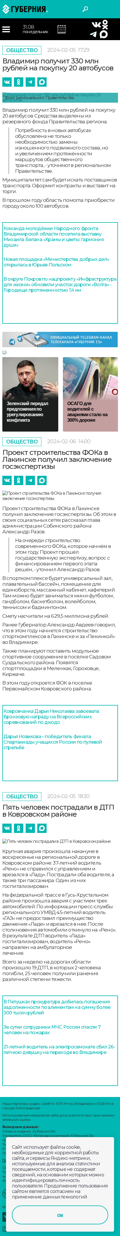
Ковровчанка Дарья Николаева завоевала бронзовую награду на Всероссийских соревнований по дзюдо (51, 716)
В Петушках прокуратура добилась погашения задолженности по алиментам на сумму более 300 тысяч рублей (56, 1007)
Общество (22, 50)
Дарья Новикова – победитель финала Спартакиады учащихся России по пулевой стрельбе (52, 742)
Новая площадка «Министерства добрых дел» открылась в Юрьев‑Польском (56, 262)
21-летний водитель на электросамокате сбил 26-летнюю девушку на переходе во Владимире (59, 1049)
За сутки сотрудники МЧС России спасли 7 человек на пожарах (51, 1029)
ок (60, 1215)
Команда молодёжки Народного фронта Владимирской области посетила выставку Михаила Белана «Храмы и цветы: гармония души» (53, 237)
